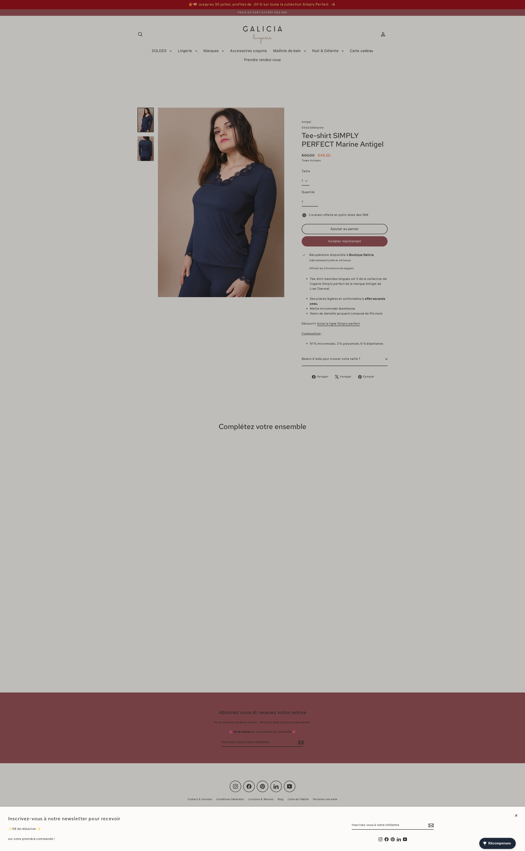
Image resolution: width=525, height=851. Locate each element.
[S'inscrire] (430, 825)
